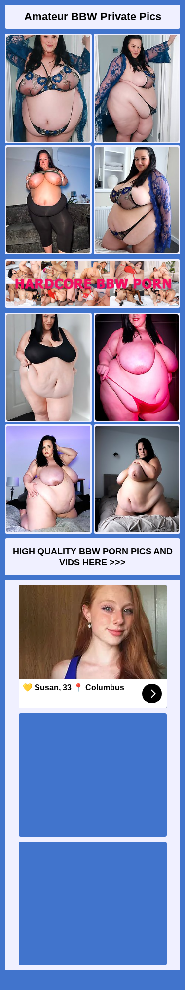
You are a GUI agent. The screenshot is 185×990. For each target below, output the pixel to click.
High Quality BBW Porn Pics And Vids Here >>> (93, 556)
